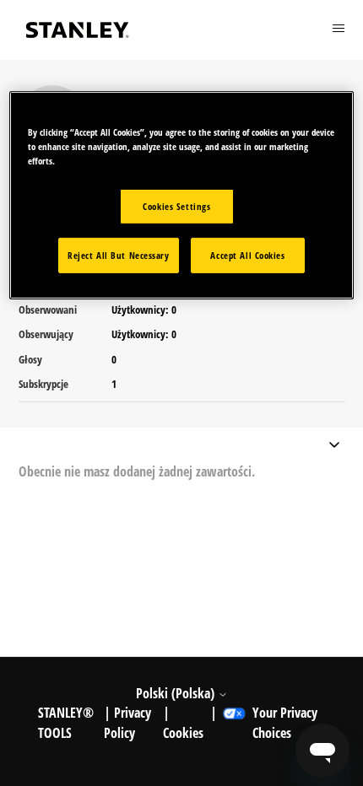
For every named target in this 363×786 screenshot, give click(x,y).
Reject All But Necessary (119, 255)
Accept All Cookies (247, 255)
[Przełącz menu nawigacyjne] (334, 446)
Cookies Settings (176, 206)
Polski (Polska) (177, 693)
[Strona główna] (78, 30)
